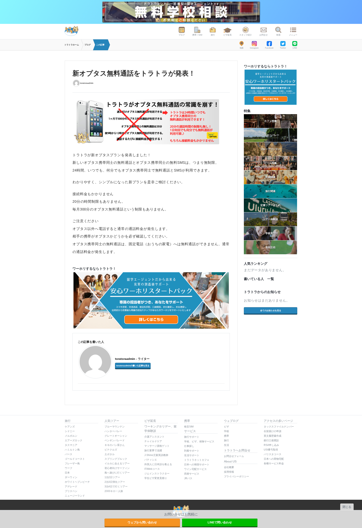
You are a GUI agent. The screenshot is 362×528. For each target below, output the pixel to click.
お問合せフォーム (234, 456)
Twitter (283, 48)
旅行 (213, 35)
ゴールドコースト (75, 458)
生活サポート (191, 455)
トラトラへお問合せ (237, 450)
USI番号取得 (271, 449)
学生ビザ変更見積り (155, 478)
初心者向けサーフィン (117, 468)
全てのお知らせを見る (270, 310)
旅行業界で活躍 (153, 450)
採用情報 (229, 471)
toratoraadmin (86, 83)
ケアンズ (70, 426)
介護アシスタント (154, 436)
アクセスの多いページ (278, 420)
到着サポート (191, 450)
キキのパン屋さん (115, 445)
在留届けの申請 (272, 431)
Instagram (254, 48)
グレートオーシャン (116, 435)
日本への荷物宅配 (274, 458)
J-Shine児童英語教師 (156, 455)
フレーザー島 (72, 463)
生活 (226, 445)
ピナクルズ (111, 449)
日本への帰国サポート (196, 464)
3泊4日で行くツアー (116, 486)
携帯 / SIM (197, 35)
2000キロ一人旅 (114, 491)
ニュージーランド (75, 495)
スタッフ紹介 (245, 35)
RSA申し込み (271, 445)
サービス (190, 431)
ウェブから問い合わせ (142, 522)
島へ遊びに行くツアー (117, 472)
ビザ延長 (227, 35)
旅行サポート (191, 436)
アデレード (71, 486)
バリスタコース (272, 454)
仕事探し (189, 446)
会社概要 (229, 467)
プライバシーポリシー (236, 476)
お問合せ (263, 35)
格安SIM (189, 426)
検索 (278, 35)
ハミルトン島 (72, 449)
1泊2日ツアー (112, 477)
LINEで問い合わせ (220, 522)
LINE (295, 48)
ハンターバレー (113, 431)
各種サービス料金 (274, 463)
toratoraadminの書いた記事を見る (132, 365)
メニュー (293, 35)
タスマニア (71, 445)
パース (68, 454)
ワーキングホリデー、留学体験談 (160, 428)
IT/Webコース (152, 468)
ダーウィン (71, 477)
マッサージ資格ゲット (156, 445)
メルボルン (71, 435)
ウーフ (68, 468)
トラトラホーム (71, 45)
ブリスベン (71, 491)
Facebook (269, 48)
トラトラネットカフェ (196, 459)
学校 (226, 431)
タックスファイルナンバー (279, 426)
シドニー (70, 431)
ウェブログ (231, 420)
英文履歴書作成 (272, 435)
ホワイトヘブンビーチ (77, 481)
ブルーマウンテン (115, 426)
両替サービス (191, 473)
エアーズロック (73, 440)
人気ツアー (112, 420)
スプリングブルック (116, 458)
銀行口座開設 (271, 440)
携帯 (187, 420)
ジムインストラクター (156, 473)
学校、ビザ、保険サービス (199, 441)
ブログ (181, 35)
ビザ (226, 426)
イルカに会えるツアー (117, 463)
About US (230, 461)
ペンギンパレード (115, 440)
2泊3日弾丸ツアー (115, 481)
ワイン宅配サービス (195, 469)
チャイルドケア (153, 441)
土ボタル (110, 454)
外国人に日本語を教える (158, 464)
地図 (241, 48)
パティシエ (150, 459)
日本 (67, 472)
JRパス (188, 478)
